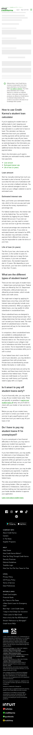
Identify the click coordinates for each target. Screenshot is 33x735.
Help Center (7, 550)
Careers (5, 536)
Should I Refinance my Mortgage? (14, 620)
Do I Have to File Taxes (11, 600)
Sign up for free (25, 10)
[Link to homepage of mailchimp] (16, 720)
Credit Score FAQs (9, 623)
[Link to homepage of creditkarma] (16, 713)
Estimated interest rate (12, 165)
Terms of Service (9, 583)
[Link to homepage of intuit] (16, 704)
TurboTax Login (8, 565)
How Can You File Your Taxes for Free (16, 568)
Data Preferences (9, 586)
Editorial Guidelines (9, 562)
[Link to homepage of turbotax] (16, 709)
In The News (7, 538)
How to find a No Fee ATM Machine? (15, 617)
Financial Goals (8, 597)
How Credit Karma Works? (12, 553)
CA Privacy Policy (9, 580)
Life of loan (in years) (11, 167)
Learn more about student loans (12, 497)
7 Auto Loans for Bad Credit (12, 614)
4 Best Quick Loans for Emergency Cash (15, 604)
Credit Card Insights (10, 594)
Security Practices (9, 559)
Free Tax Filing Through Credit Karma (16, 556)
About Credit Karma (9, 533)
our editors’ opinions (16, 89)
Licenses (5, 650)
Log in (18, 10)
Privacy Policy (8, 577)
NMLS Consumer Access (15, 650)
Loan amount (8, 162)
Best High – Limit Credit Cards (13, 608)
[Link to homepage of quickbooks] (16, 717)
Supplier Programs (9, 541)
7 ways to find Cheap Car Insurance (15, 611)
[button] (31, 10)
